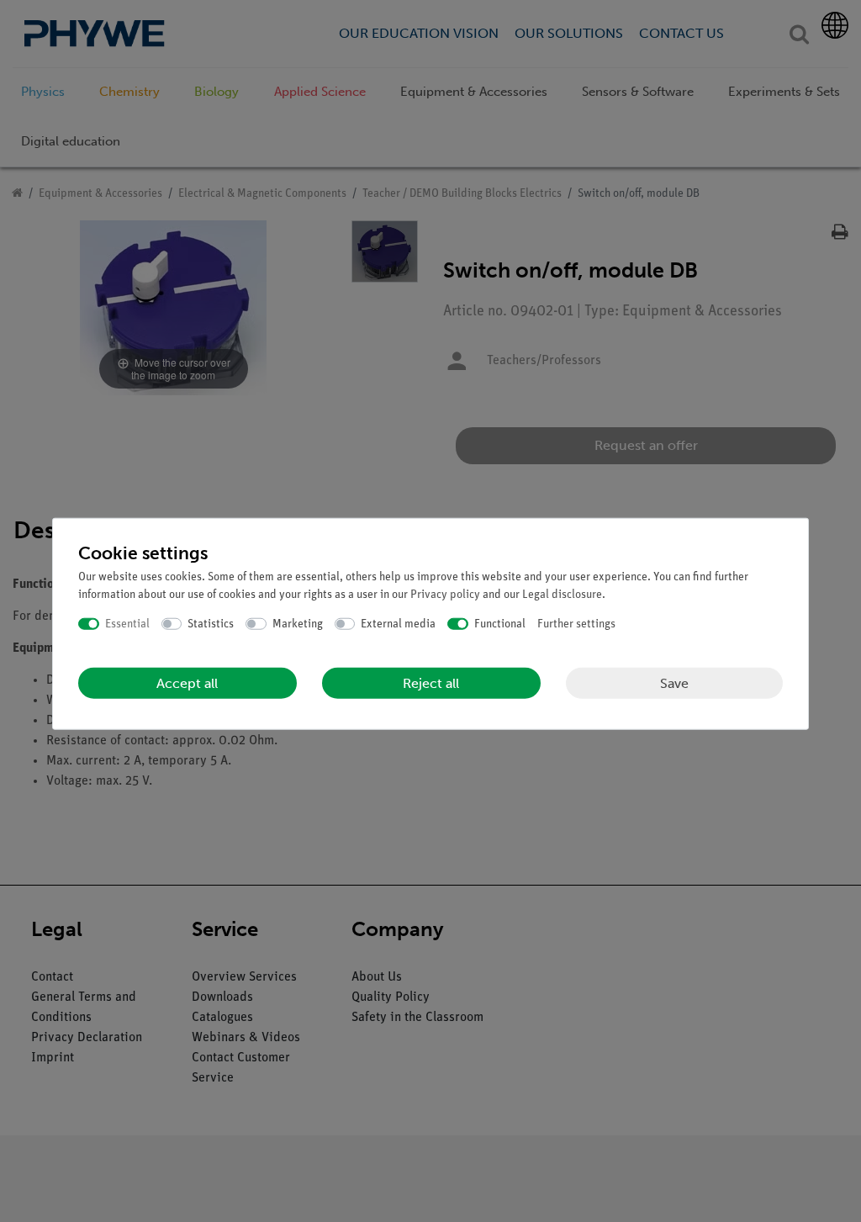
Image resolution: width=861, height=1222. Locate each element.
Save (674, 682)
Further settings (576, 623)
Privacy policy (445, 594)
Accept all (187, 683)
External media (398, 623)
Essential (127, 623)
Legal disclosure (562, 594)
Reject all (431, 683)
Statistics (211, 623)
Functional (500, 623)
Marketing (297, 623)
